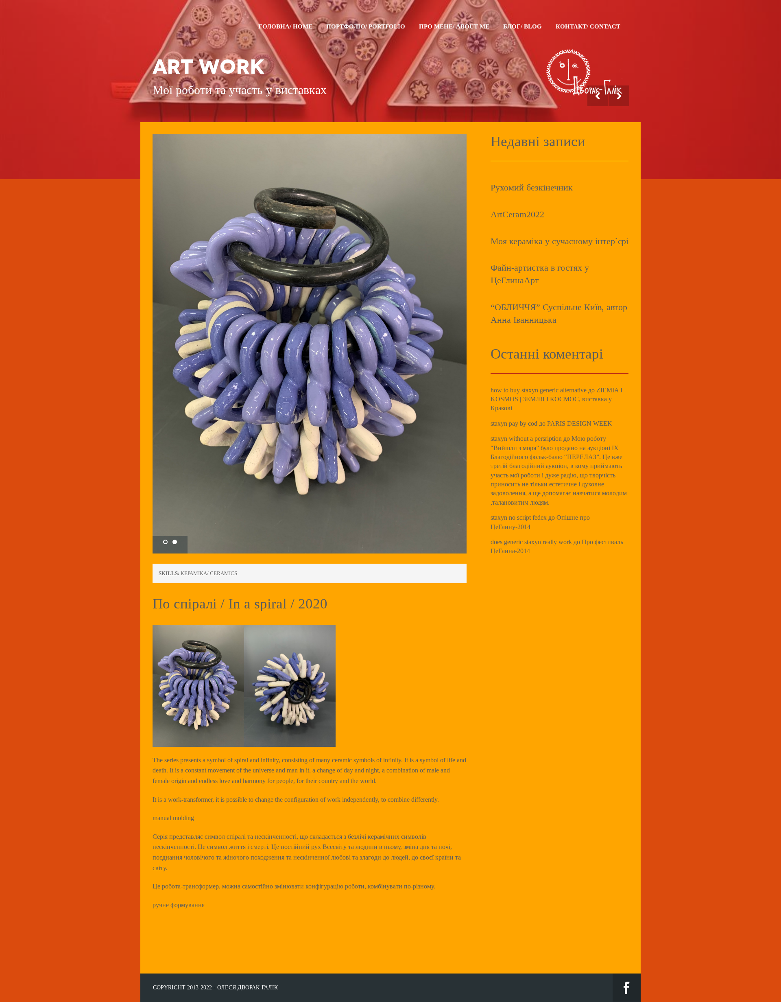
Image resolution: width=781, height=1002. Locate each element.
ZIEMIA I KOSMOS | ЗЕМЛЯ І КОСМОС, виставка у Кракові (556, 399)
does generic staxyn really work (531, 541)
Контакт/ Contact (588, 26)
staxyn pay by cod (514, 423)
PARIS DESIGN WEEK (579, 423)
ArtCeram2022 (517, 214)
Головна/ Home (285, 26)
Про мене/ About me (454, 26)
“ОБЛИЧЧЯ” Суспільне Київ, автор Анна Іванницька (559, 313)
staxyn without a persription (526, 438)
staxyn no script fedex (519, 517)
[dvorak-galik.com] (583, 45)
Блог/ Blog (522, 26)
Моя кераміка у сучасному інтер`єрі (559, 241)
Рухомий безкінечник (532, 187)
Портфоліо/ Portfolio (365, 26)
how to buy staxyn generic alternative (539, 390)
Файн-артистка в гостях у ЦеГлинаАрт (540, 274)
